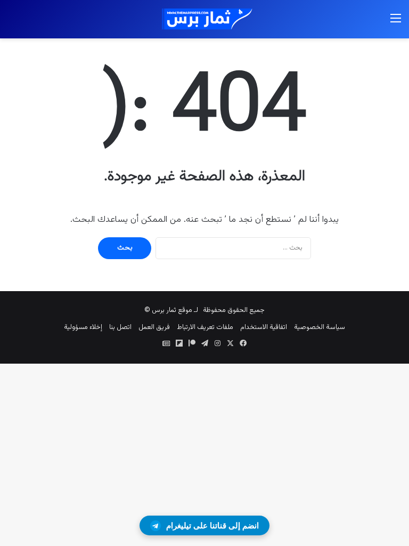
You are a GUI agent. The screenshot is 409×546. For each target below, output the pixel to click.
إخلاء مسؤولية (83, 327)
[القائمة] (395, 23)
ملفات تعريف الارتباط (205, 327)
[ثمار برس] (204, 19)
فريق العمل (154, 327)
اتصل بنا (120, 327)
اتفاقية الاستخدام (263, 327)
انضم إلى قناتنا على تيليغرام (212, 525)
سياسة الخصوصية (319, 327)
